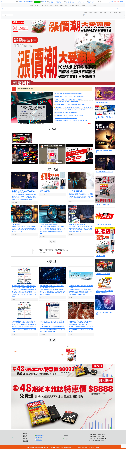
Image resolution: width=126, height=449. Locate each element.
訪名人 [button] (66, 5)
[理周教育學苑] (81, 2)
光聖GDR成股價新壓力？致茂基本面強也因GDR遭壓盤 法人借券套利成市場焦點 (74, 107)
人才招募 (25, 433)
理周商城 (122, 2)
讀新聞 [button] (31, 5)
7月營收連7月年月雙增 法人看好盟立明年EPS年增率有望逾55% (70, 110)
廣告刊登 (25, 438)
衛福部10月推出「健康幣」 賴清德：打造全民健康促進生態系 (70, 96)
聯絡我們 (25, 435)
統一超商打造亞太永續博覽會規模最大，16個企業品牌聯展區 (69, 115)
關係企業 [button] (77, 5)
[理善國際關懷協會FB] (69, 2)
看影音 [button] (51, 5)
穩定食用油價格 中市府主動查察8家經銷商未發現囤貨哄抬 (68, 93)
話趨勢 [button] (46, 5)
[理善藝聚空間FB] (91, 2)
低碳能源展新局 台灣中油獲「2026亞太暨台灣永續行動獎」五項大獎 (71, 120)
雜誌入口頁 (116, 2)
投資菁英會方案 (22, 89)
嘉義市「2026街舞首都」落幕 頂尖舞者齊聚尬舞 (66, 102)
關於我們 (72, 5)
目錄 (61, 354)
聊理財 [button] (41, 5)
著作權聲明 (25, 441)
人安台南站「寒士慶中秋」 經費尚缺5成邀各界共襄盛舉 (68, 99)
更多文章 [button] (52, 242)
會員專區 (110, 2)
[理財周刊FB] (50, 2)
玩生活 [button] (56, 5)
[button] (14, 108)
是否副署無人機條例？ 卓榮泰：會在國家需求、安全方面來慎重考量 (71, 104)
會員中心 (25, 437)
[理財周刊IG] (59, 2)
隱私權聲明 (25, 440)
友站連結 (83, 5)
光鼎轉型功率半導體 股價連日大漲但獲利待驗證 (66, 112)
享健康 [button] (61, 5)
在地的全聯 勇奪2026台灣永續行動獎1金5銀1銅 (66, 118)
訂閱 (59, 253)
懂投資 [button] (36, 5)
